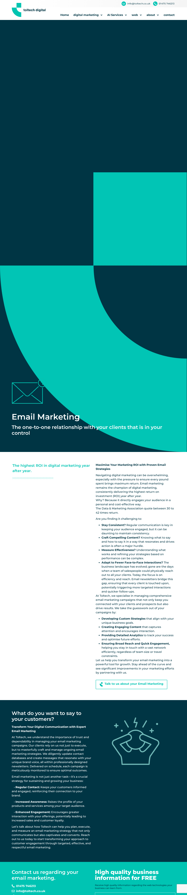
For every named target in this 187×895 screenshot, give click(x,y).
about (151, 15)
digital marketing (86, 15)
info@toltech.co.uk (138, 3)
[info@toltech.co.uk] (124, 3)
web (135, 15)
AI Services (115, 15)
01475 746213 (167, 3)
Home (64, 15)
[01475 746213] (155, 3)
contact (169, 15)
